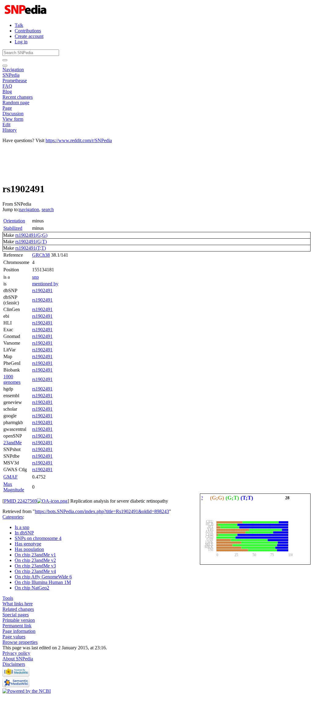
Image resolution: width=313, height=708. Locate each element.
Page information (18, 631)
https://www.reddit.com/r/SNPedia (79, 140)
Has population (29, 549)
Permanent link (16, 625)
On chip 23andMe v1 (35, 554)
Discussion (13, 113)
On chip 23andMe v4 (35, 571)
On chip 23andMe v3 (35, 565)
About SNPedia (17, 658)
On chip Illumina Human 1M (43, 582)
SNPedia (11, 75)
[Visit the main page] (26, 14)
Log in (21, 41)
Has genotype (28, 543)
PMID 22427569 (20, 501)
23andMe (12, 442)
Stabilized (12, 228)
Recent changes (17, 97)
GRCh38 (41, 255)
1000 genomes (11, 379)
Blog (7, 91)
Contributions (28, 30)
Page (7, 108)
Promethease (14, 80)
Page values (13, 636)
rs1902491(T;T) (30, 248)
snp (35, 277)
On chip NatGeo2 (32, 587)
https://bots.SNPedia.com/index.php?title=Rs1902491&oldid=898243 (102, 511)
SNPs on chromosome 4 (38, 538)
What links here (17, 603)
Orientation (14, 220)
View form (12, 119)
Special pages (15, 614)
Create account (29, 36)
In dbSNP (24, 532)
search (48, 209)
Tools (7, 598)
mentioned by (45, 283)
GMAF (10, 476)
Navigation (13, 69)
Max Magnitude (13, 487)
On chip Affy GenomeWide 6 (43, 576)
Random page (15, 102)
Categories (12, 516)
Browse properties (20, 642)
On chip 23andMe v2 (35, 560)
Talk (19, 25)
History (9, 130)
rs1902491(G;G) (31, 235)
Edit (6, 124)
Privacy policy (16, 653)
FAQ (7, 86)
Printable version (18, 620)
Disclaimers (13, 664)
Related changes (18, 609)
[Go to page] (4, 60)
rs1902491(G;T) (31, 241)
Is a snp (22, 527)
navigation (29, 209)
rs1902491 (42, 290)
